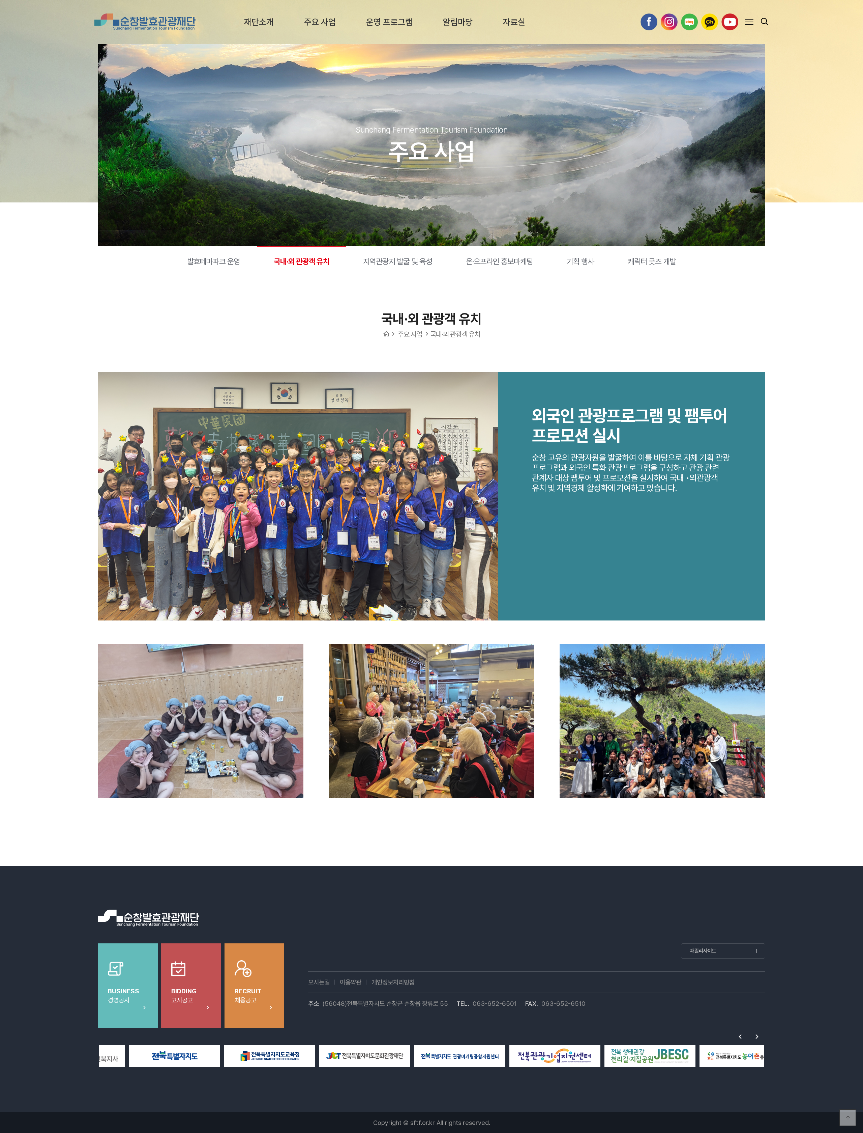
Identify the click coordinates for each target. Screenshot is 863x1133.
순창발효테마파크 (145, 22)
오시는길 (319, 982)
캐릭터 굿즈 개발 (652, 261)
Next (756, 1036)
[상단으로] (847, 1117)
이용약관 (350, 982)
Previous (740, 1036)
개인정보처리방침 (393, 982)
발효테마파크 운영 (213, 261)
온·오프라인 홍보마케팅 (499, 261)
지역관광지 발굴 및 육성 (397, 261)
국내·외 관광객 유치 (301, 261)
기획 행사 (580, 261)
